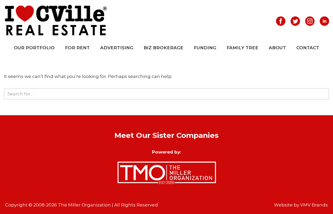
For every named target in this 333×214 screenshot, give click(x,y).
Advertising (116, 47)
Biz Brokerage (163, 47)
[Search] (323, 94)
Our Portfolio (34, 47)
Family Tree (242, 47)
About (277, 47)
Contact (307, 47)
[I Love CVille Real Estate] (56, 21)
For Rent (77, 47)
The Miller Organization (84, 204)
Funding (205, 47)
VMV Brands (314, 204)
